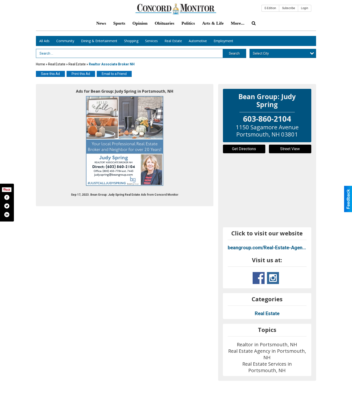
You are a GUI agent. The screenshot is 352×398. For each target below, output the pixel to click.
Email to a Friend (114, 74)
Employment (223, 41)
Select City (261, 53)
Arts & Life (213, 23)
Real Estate (173, 41)
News (101, 23)
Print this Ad (81, 74)
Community (65, 41)
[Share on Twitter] (7, 206)
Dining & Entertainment (99, 41)
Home (40, 64)
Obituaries (164, 23)
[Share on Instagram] (7, 214)
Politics (188, 23)
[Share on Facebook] (7, 197)
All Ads (44, 41)
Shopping (131, 41)
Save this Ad (50, 74)
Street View (290, 149)
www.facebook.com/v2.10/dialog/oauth (259, 278)
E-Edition (270, 8)
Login (304, 8)
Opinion (140, 23)
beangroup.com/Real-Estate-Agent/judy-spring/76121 (267, 247)
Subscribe (288, 8)
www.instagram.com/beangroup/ (273, 278)
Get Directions (244, 149)
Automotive (198, 41)
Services (151, 41)
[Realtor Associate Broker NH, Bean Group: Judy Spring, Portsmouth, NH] (124, 141)
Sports (119, 23)
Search (234, 53)
